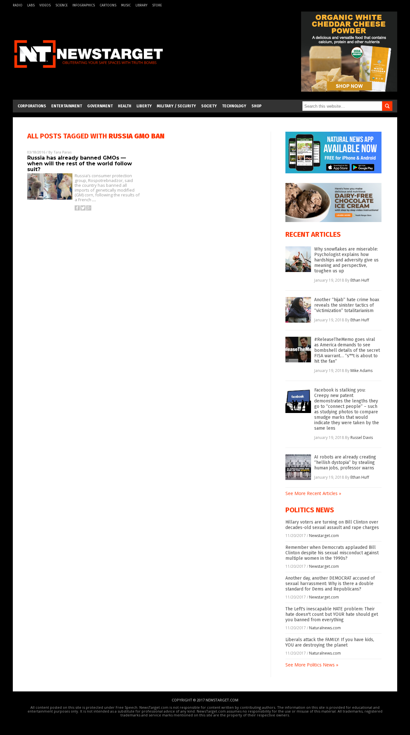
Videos (45, 5)
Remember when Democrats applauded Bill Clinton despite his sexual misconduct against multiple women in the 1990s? (332, 553)
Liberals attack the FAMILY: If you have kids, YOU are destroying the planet (329, 642)
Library (141, 5)
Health (124, 106)
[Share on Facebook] (77, 208)
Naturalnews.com (325, 628)
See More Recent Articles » (313, 493)
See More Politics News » (311, 665)
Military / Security (176, 106)
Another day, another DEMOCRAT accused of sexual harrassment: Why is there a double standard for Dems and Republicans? (330, 583)
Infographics (83, 5)
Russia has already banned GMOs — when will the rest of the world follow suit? (79, 163)
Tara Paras (62, 152)
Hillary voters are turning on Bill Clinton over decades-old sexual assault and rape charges (332, 524)
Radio (17, 5)
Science (61, 5)
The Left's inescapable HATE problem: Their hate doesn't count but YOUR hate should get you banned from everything (331, 614)
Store (157, 5)
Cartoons (108, 5)
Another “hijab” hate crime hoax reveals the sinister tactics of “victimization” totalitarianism (346, 305)
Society (209, 106)
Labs (31, 5)
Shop (256, 106)
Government (100, 106)
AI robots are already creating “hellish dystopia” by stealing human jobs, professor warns (345, 462)
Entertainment (66, 106)
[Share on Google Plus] (88, 208)
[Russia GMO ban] (88, 72)
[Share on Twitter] (83, 208)
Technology (234, 106)
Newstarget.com (324, 535)
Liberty (144, 106)
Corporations (32, 106)
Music (126, 5)
